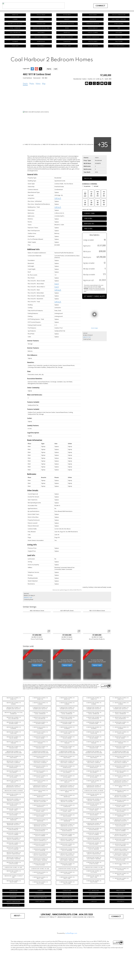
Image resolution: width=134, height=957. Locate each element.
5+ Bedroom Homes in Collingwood (121, 718)
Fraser (41, 19)
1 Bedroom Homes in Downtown (13, 723)
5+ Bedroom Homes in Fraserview (121, 747)
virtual (96, 186)
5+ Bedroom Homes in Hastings (121, 757)
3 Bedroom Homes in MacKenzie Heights (67, 786)
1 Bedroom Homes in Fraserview (13, 747)
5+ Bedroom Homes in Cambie (121, 703)
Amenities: (30, 362)
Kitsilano (67, 14)
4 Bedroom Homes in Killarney (93, 772)
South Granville (93, 37)
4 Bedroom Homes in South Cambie (93, 834)
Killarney (41, 46)
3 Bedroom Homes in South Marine (67, 850)
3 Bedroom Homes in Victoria (67, 873)
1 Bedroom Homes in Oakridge (13, 804)
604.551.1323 (86, 915)
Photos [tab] (31, 83)
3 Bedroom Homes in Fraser (67, 742)
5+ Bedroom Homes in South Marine (121, 845)
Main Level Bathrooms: (34, 395)
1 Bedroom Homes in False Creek (13, 737)
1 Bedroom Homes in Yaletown (13, 881)
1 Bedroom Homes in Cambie (13, 703)
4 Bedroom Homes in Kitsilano (93, 776)
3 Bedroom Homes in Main (67, 791)
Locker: (29, 418)
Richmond (13, 894)
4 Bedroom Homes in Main (93, 790)
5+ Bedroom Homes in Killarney (121, 772)
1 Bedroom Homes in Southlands (13, 844)
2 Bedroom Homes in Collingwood (40, 718)
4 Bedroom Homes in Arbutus (93, 698)
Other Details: (32, 490)
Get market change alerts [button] (94, 296)
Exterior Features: (33, 348)
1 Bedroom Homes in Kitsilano (13, 776)
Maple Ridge (93, 894)
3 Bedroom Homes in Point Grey (67, 811)
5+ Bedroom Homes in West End (121, 874)
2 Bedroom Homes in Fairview (40, 732)
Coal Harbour (15, 28)
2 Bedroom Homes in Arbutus (40, 698)
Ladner (40, 890)
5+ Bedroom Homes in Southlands (121, 840)
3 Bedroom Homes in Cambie (67, 703)
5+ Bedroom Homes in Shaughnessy (121, 825)
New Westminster (40, 897)
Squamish (120, 901)
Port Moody (40, 901)
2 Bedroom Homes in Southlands (40, 845)
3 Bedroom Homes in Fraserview (67, 747)
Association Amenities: (34, 378)
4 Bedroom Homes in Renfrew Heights (93, 824)
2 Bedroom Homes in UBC (40, 868)
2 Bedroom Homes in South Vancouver (40, 854)
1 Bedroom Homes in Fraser (13, 742)
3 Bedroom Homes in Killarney (67, 772)
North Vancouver (13, 901)
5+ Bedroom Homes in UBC (121, 864)
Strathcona (118, 23)
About (17, 916)
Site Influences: (32, 355)
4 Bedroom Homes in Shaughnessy (93, 829)
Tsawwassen (40, 894)
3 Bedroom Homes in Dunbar (67, 728)
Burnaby (13, 897)
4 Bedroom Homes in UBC (94, 867)
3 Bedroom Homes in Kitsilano (67, 776)
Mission (121, 894)
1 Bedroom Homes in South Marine (13, 848)
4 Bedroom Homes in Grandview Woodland (93, 752)
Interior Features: (33, 341)
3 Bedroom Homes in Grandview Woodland (67, 752)
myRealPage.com (71, 933)
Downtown (15, 37)
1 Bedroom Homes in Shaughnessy (13, 829)
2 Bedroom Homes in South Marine (40, 850)
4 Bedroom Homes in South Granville (93, 839)
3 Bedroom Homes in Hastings (67, 757)
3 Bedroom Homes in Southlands (67, 845)
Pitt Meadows (94, 890)
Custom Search (118, 46)
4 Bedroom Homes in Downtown (93, 723)
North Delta (67, 897)
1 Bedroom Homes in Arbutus (13, 698)
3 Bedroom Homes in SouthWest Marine (67, 859)
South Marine (93, 46)
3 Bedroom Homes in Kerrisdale (67, 767)
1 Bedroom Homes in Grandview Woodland (13, 752)
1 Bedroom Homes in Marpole (13, 795)
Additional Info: (33, 249)
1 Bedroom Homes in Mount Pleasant (13, 800)
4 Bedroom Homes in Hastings (93, 757)
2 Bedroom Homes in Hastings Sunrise (40, 762)
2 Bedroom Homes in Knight (40, 781)
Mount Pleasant (67, 37)
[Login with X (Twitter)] (40, 70)
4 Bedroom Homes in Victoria (93, 872)
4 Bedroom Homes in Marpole (93, 795)
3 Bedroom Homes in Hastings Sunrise (67, 762)
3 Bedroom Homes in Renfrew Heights (67, 825)
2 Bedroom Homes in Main (40, 791)
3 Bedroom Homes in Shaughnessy (67, 830)
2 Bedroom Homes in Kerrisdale (40, 767)
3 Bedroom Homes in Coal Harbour (67, 713)
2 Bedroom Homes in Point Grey (40, 811)
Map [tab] (43, 83)
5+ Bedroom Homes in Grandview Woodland (120, 752)
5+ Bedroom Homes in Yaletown (121, 879)
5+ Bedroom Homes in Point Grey (121, 806)
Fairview (15, 46)
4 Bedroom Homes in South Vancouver (93, 853)
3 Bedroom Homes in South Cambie (67, 835)
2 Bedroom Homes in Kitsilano (40, 776)
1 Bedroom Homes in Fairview (13, 732)
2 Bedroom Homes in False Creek (40, 737)
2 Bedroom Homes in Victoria (40, 873)
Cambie (15, 19)
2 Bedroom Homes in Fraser (40, 742)
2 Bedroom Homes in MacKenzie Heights (40, 786)
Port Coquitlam (67, 901)
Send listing (88, 218)
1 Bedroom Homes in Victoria (13, 872)
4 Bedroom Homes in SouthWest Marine (93, 858)
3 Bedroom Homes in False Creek (67, 737)
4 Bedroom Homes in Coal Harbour (93, 713)
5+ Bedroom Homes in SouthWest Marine (121, 854)
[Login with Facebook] (32, 70)
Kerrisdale (41, 41)
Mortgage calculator (95, 223)
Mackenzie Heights (67, 23)
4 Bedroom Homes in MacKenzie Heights (93, 786)
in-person (87, 186)
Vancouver (13, 890)
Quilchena (93, 14)
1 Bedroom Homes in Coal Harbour (13, 713)
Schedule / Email (89, 213)
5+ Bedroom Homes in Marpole (121, 791)
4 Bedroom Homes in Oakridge (93, 804)
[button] (100, 6)
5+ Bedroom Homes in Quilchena (121, 811)
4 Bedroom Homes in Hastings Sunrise (93, 762)
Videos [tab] (38, 83)
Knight (67, 19)
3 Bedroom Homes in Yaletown (67, 883)
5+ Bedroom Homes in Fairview (121, 732)
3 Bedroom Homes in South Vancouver (67, 854)
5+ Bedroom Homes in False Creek (121, 737)
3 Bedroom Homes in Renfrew (67, 820)
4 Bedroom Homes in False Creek (93, 737)
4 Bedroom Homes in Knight (93, 781)
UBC (119, 28)
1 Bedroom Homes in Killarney (13, 772)
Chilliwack (121, 897)
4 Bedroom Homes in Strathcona (93, 863)
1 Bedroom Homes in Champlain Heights (13, 708)
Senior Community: (33, 388)
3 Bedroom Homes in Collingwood (67, 718)
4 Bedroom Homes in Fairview (93, 732)
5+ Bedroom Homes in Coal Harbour (121, 713)
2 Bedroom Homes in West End (40, 878)
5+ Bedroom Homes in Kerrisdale (121, 767)
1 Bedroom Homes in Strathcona (13, 863)
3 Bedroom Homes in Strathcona (67, 864)
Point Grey (67, 46)
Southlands (93, 41)
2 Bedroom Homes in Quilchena (40, 815)
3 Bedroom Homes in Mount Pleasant (67, 801)
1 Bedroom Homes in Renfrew (13, 819)
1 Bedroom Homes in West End (13, 876)
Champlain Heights (15, 23)
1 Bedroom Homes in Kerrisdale (13, 767)
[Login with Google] (36, 70)
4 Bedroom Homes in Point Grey (93, 809)
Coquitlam (67, 890)
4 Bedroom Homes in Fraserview (93, 747)
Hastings (41, 32)
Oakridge (67, 41)
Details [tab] (25, 83)
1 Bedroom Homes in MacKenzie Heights (13, 786)
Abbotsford (120, 890)
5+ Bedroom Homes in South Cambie (121, 830)
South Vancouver (118, 14)
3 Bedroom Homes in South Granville (67, 840)
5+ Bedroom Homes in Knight (121, 776)
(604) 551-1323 (87, 337)
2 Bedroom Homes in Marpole (40, 796)
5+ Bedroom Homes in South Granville (121, 835)
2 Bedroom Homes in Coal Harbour (40, 713)
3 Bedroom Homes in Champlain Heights (67, 708)
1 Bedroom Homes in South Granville (13, 839)
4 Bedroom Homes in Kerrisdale (93, 767)
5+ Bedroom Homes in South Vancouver (121, 850)
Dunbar (15, 41)
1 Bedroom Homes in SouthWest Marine (13, 858)
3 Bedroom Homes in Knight (67, 781)
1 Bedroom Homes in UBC (13, 867)
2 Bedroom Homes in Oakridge (40, 806)
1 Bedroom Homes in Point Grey (13, 809)
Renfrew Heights (93, 23)
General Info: (32, 174)
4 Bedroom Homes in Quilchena (93, 814)
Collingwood (15, 32)
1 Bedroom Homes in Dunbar (13, 728)
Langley (94, 901)
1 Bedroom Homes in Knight (13, 781)
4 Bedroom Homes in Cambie (93, 703)
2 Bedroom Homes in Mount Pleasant (40, 801)
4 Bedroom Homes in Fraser (93, 742)
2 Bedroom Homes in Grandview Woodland (40, 752)
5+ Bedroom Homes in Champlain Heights (121, 708)
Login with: (26, 68)
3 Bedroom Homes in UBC (67, 868)
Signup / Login (37, 665)
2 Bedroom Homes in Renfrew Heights (40, 825)
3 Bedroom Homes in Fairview (67, 732)
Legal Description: (33, 433)
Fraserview (41, 23)
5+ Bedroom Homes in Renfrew (121, 815)
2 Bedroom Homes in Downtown (40, 723)
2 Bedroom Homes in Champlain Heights (40, 708)
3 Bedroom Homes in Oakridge (67, 806)
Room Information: (34, 440)
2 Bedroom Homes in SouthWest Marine (40, 859)
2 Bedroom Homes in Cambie (40, 703)
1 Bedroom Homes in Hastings (13, 757)
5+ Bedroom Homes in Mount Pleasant (121, 796)
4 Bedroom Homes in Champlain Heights (93, 708)
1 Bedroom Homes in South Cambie (13, 834)
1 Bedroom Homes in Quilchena (13, 814)
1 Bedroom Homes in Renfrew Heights (13, 824)
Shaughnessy (93, 28)
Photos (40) (88, 178)
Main (67, 28)
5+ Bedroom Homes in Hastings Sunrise (121, 762)
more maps (94, 328)
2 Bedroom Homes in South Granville (40, 840)
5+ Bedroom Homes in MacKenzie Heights (121, 781)
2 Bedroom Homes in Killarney (40, 772)
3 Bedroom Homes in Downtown (67, 723)
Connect (100, 6)
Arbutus (15, 14)
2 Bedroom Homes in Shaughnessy (40, 830)
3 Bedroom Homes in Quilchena (67, 815)
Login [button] (55, 69)
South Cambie (93, 32)
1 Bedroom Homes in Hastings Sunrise (13, 762)
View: (29, 371)
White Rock (67, 894)
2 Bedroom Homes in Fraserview (40, 747)
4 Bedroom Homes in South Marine (93, 848)
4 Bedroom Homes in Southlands (93, 844)
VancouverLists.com (64, 915)
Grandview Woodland (41, 28)
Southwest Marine (119, 19)
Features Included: (33, 402)
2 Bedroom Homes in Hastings (40, 757)
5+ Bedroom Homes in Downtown (121, 723)
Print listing (88, 228)
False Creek (41, 14)
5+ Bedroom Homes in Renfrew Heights (121, 820)
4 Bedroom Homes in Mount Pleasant (93, 800)
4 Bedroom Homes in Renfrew (93, 819)
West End (118, 37)
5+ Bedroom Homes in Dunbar (121, 728)
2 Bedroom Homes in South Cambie (40, 835)
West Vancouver (13, 905)
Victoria (119, 32)
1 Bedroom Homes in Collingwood (13, 718)
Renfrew (93, 19)
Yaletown (119, 41)
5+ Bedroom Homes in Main (121, 786)
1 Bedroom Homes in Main (13, 790)
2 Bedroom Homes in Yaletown (40, 883)
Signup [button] (49, 69)
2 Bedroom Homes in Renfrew (40, 820)
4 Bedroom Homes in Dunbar (93, 728)
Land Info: (31, 555)
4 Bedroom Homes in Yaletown (93, 881)
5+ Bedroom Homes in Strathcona (121, 859)
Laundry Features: (33, 425)
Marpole (67, 32)
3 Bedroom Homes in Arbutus (67, 698)
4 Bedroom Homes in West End (93, 876)
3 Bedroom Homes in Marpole (67, 796)
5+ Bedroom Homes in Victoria (121, 869)
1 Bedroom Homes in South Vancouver (13, 853)
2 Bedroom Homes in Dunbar (40, 728)
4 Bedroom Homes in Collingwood (93, 718)
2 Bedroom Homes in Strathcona (40, 864)
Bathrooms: (31, 474)
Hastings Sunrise (41, 37)
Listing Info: (32, 544)
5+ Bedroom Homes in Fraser (121, 742)
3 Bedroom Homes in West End (67, 878)
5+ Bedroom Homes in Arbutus (121, 698)
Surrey (93, 897)
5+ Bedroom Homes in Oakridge (121, 801)
